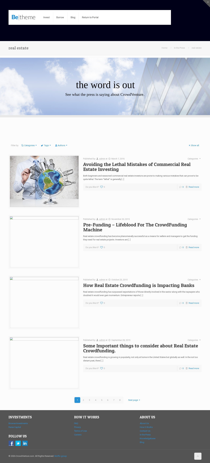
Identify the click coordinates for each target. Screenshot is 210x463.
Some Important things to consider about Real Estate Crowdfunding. (140, 348)
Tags (46, 145)
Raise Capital (15, 427)
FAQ (76, 423)
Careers (77, 434)
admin (102, 158)
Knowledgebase (147, 438)
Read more (194, 187)
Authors (61, 145)
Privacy (77, 427)
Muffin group (60, 456)
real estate (196, 48)
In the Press (179, 48)
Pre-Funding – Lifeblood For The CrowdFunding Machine (135, 227)
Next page (133, 400)
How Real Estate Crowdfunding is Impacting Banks (138, 285)
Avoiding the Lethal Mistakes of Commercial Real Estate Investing (136, 166)
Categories (29, 145)
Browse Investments (18, 423)
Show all (195, 145)
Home (164, 48)
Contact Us (145, 431)
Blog (142, 442)
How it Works (146, 427)
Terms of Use (80, 431)
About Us (144, 423)
